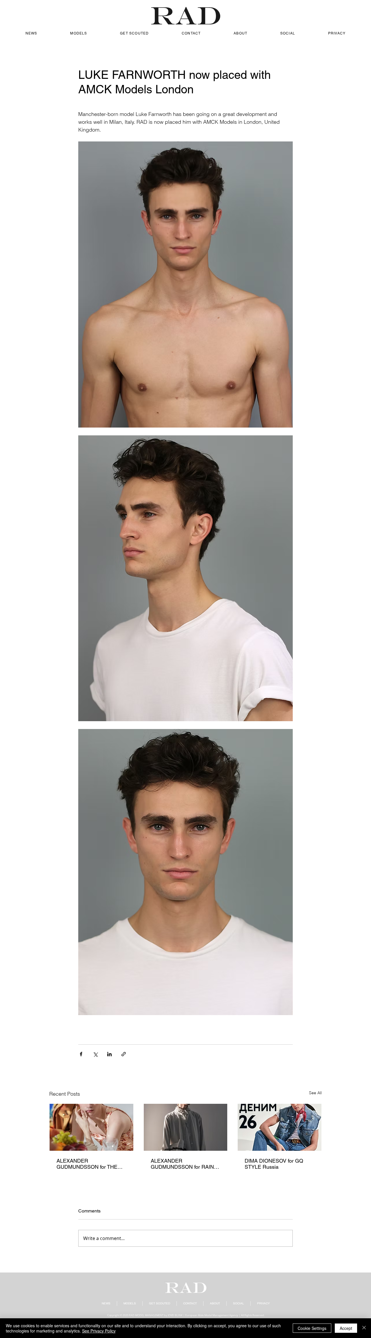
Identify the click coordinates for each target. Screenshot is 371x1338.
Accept (346, 1328)
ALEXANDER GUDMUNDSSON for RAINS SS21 (184, 1164)
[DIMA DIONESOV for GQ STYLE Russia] (279, 1127)
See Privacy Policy (99, 1331)
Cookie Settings (312, 1328)
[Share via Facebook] (81, 1054)
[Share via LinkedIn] (109, 1054)
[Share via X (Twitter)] (95, 1054)
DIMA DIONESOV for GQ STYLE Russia (274, 1164)
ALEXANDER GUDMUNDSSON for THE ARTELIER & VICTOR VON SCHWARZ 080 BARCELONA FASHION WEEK (88, 1164)
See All (315, 1092)
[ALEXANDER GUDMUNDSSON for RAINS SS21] (186, 1127)
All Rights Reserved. (253, 1315)
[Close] (364, 1328)
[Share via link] (123, 1054)
